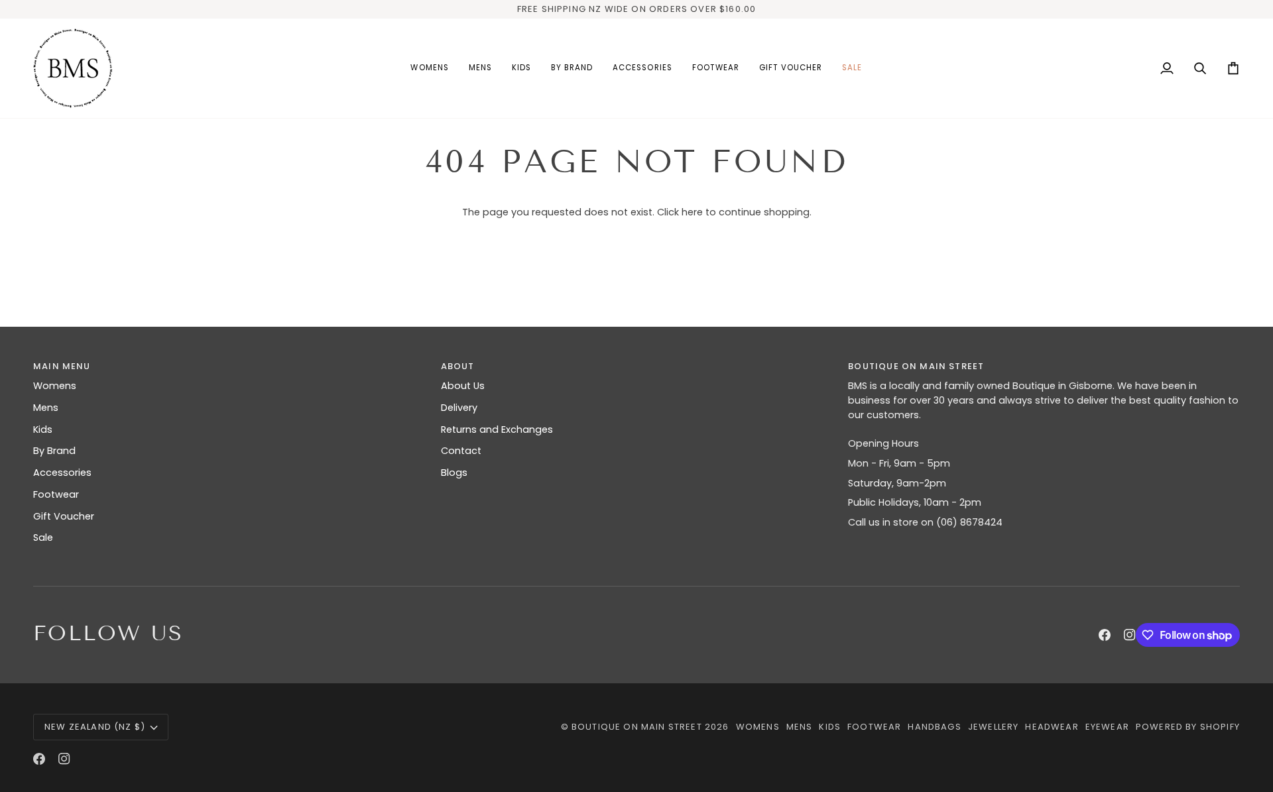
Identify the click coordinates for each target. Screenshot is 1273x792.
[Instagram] (1130, 635)
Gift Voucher (63, 516)
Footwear (56, 494)
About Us (463, 385)
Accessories (62, 472)
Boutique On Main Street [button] (916, 366)
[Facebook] (1105, 635)
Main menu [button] (62, 366)
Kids (42, 429)
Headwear (1051, 726)
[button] (429, 68)
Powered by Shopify (1188, 726)
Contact (461, 450)
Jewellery (993, 726)
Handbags (934, 726)
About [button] (458, 366)
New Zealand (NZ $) (94, 726)
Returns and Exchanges (497, 429)
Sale (43, 537)
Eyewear (1107, 726)
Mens (45, 407)
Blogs (454, 472)
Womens (54, 385)
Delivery (459, 407)
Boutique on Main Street (637, 726)
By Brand (54, 450)
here (692, 212)
